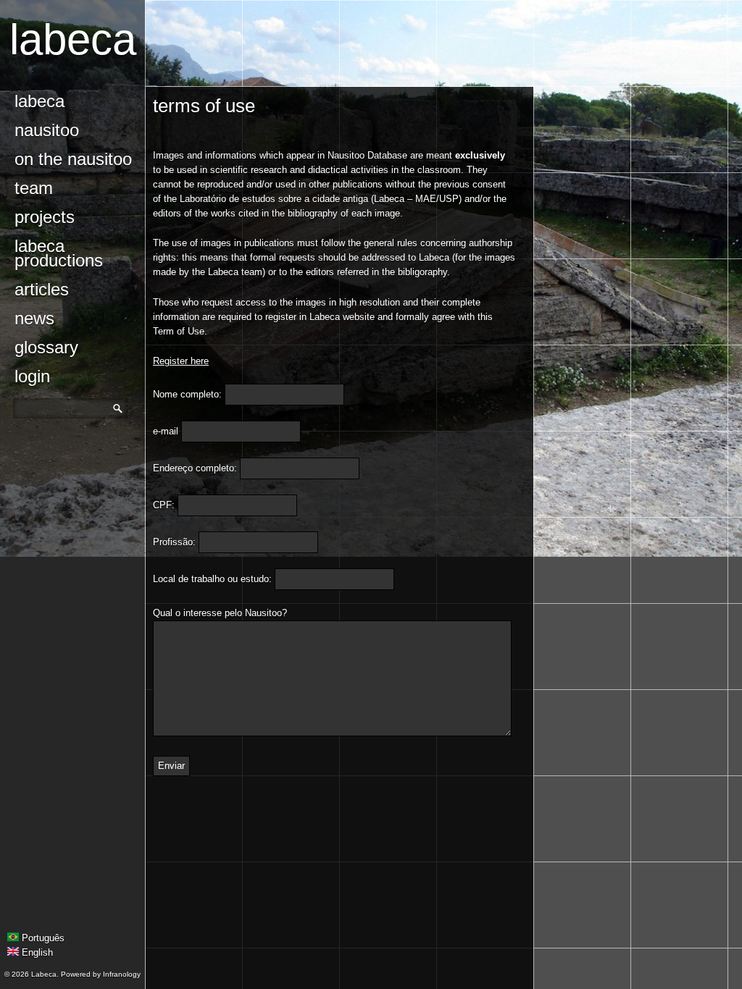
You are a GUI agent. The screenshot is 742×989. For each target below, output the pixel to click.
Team (33, 188)
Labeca (72, 39)
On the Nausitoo (73, 159)
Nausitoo (46, 130)
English (36, 952)
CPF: (164, 505)
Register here (181, 360)
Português (41, 938)
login (32, 376)
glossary (46, 347)
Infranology (122, 974)
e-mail (165, 431)
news (34, 318)
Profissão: (174, 541)
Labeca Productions (58, 253)
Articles (41, 289)
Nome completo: (187, 394)
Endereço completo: (195, 468)
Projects (44, 217)
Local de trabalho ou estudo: (212, 578)
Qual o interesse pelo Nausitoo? (220, 612)
